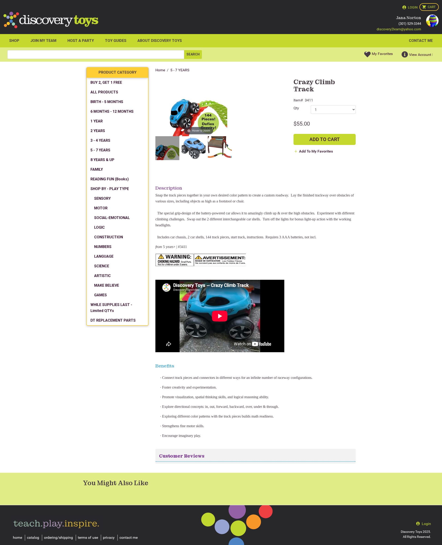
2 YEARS (97, 131)
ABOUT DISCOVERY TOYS (159, 40)
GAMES (100, 295)
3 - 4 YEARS (100, 140)
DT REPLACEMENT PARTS (113, 320)
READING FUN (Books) (109, 179)
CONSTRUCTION (108, 237)
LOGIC (99, 227)
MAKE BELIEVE (106, 285)
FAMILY (96, 169)
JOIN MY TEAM (43, 40)
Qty (296, 108)
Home (160, 70)
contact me (128, 537)
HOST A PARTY (80, 40)
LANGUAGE (103, 256)
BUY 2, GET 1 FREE (106, 82)
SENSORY (102, 198)
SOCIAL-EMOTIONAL (112, 218)
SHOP (14, 40)
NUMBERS (102, 247)
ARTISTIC (102, 276)
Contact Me (421, 40)
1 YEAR (96, 121)
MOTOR (101, 208)
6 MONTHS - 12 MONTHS (112, 111)
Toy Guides (115, 40)
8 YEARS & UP (102, 160)
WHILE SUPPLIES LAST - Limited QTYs (111, 308)
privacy (109, 537)
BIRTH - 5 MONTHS (106, 102)
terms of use (88, 537)
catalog (33, 537)
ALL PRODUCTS (104, 92)
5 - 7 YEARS (179, 70)
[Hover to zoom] (198, 107)
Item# (298, 100)
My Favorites (382, 54)
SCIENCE (101, 266)
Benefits (164, 365)
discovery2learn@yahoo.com (399, 29)
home (17, 537)
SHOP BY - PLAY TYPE (109, 189)
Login (413, 7)
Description (168, 187)
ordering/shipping (58, 537)
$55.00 (302, 124)
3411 (309, 100)
